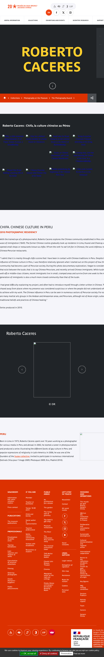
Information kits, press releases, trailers (12, 500)
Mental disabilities (35, 632)
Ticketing (100, 32)
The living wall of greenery (47, 513)
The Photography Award (62, 98)
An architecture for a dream (48, 501)
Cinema (47, 569)
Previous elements (22, 369)
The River (47, 532)
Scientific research (81, 20)
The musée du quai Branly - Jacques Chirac (84, 505)
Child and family (29, 515)
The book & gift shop (48, 520)
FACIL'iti (52, 632)
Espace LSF (44, 632)
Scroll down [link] (52, 86)
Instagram (70, 12)
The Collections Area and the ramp (49, 538)
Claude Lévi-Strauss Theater (48, 563)
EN (49, 13)
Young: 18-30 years (31, 509)
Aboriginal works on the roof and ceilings (49, 576)
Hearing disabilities (27, 632)
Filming (10, 568)
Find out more (79, 653)
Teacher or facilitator (30, 503)
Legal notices (67, 561)
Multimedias (100, 57)
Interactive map (100, 65)
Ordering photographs (12, 574)
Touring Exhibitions (12, 546)
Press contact (13, 507)
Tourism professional (30, 529)
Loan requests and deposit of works (13, 553)
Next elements (82, 369)
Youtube (64, 535)
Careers (83, 610)
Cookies (65, 586)
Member (29, 498)
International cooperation (84, 552)
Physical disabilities (11, 632)
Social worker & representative (31, 522)
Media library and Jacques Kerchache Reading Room (49, 586)
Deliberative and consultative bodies (84, 527)
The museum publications (13, 522)
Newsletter (66, 500)
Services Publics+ (83, 594)
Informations (100, 40)
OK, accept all (29, 653)
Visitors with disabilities (63, 6)
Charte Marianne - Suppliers (12, 580)
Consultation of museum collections (12, 562)
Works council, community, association (30, 536)
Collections (33, 20)
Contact (65, 504)
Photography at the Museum (36, 98)
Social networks (65, 544)
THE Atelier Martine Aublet (48, 555)
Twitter (63, 12)
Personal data (65, 591)
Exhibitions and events (55, 20)
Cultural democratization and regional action (84, 543)
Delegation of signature (67, 566)
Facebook (56, 12)
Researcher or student (31, 551)
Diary (100, 49)
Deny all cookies (49, 653)
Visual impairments (19, 632)
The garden (48, 507)
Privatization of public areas (12, 539)
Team (82, 606)
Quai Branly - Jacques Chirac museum (25, 6)
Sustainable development (84, 535)
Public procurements (13, 587)
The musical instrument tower (48, 547)
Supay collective (21, 456)
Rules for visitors (65, 580)
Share (92, 98)
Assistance (66, 575)
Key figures (84, 581)
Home (4, 98)
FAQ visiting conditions (84, 587)
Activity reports (83, 600)
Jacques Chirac (83, 615)
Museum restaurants (48, 526)
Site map (65, 571)
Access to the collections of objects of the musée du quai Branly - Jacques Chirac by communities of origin (84, 567)
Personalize (66, 653)
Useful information (12, 20)
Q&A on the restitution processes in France (84, 516)
